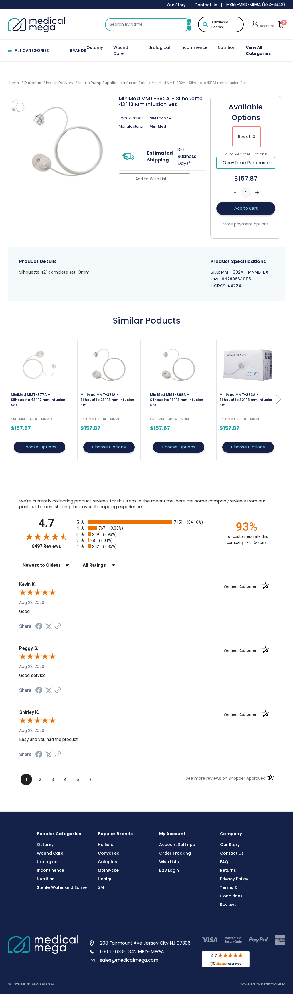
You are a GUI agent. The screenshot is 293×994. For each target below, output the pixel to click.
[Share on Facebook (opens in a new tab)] (38, 627)
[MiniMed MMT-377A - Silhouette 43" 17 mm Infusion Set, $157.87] (39, 364)
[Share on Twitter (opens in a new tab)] (48, 626)
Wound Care (120, 50)
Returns (228, 870)
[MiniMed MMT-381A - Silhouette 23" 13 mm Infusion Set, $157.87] (109, 364)
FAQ (224, 862)
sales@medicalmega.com (129, 960)
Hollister (106, 844)
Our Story (176, 5)
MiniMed (157, 126)
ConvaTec (108, 853)
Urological (159, 47)
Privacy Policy (234, 879)
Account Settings (177, 844)
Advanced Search (219, 24)
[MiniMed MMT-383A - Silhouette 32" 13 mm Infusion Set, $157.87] (248, 364)
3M (101, 887)
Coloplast (108, 862)
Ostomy (94, 47)
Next (278, 399)
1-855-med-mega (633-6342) (255, 4)
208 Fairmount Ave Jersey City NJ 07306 (145, 943)
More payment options (246, 224)
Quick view (39, 400)
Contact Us (206, 5)
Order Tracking (175, 853)
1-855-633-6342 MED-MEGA (132, 951)
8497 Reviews (53, 546)
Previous (9, 399)
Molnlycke (108, 870)
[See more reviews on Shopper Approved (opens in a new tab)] (58, 627)
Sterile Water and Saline (62, 887)
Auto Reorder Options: (246, 154)
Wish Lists (169, 862)
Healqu (105, 879)
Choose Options (39, 447)
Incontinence (193, 47)
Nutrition (226, 47)
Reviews (228, 904)
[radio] (146, 522)
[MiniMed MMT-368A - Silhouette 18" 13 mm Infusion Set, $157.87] (178, 364)
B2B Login (169, 870)
